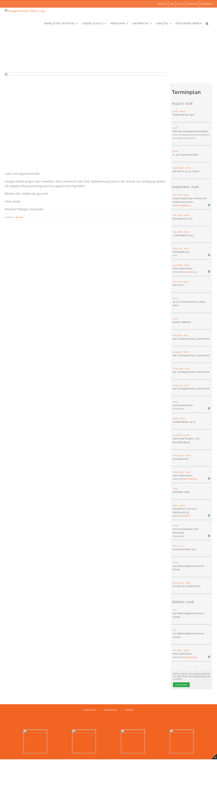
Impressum (89, 710)
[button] (207, 23)
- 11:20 (186, 368)
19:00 (181, 455)
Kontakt (129, 710)
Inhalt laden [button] (181, 684)
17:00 (180, 195)
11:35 (180, 385)
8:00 (180, 435)
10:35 (180, 368)
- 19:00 (186, 195)
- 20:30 (186, 232)
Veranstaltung (184, 205)
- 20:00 (187, 168)
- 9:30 (185, 335)
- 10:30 (186, 352)
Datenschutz (110, 710)
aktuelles (19, 217)
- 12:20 (186, 385)
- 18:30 (187, 583)
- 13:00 (186, 435)
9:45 (180, 352)
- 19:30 (186, 248)
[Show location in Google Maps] (209, 205)
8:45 (180, 335)
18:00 (181, 168)
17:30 (180, 248)
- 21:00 (187, 455)
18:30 (180, 215)
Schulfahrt (185, 516)
